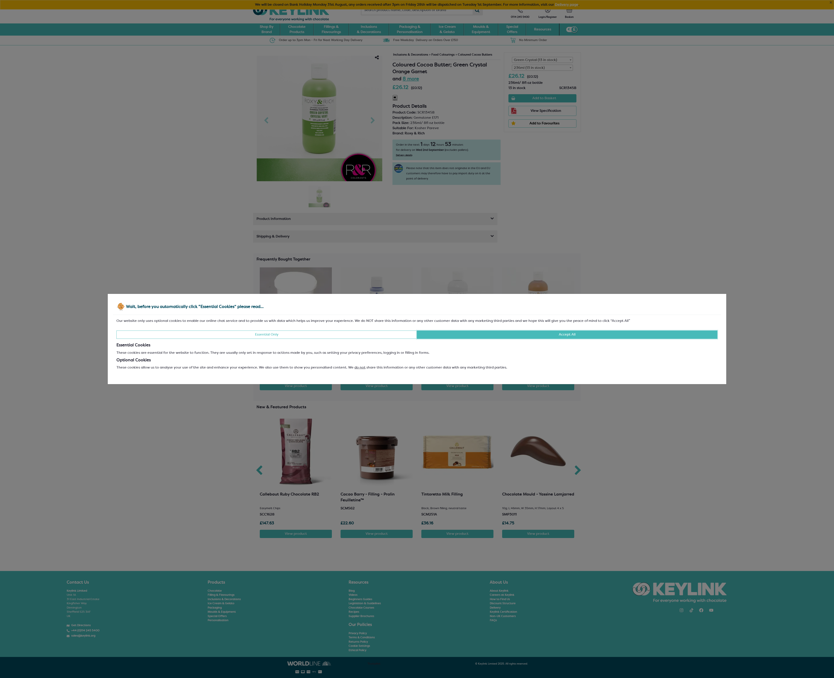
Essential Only (266, 334)
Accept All (567, 334)
